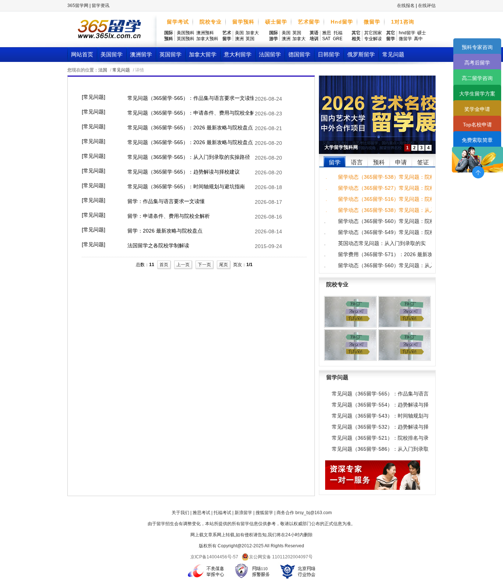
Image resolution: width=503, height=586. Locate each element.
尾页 (223, 264)
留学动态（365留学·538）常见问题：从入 (385, 210)
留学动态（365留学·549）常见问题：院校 (385, 232)
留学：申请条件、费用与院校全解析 (168, 216)
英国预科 (185, 38)
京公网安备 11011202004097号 (281, 556)
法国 (102, 70)
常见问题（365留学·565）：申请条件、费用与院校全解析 (190, 113)
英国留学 (170, 54)
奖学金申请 (477, 109)
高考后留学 (477, 63)
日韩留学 (329, 54)
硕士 (421, 32)
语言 (357, 162)
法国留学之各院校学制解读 (158, 245)
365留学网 (77, 5)
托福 (338, 32)
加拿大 (252, 32)
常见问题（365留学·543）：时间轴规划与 (380, 416)
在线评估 (427, 5)
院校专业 (211, 22)
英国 (250, 38)
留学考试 (178, 22)
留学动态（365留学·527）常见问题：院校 (385, 188)
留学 (335, 162)
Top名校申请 (477, 125)
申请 (401, 162)
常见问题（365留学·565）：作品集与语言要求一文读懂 (190, 98)
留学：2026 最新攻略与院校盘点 (165, 231)
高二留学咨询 (477, 78)
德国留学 (299, 54)
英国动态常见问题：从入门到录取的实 (382, 243)
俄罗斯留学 (361, 54)
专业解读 (373, 38)
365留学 (109, 31)
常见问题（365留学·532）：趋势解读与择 (380, 427)
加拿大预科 (207, 38)
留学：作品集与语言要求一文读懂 (166, 201)
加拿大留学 (203, 54)
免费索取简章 (477, 140)
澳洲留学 (141, 54)
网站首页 (82, 54)
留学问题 (337, 377)
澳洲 (239, 38)
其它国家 (373, 32)
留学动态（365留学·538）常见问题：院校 (385, 177)
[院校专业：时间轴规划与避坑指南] (404, 312)
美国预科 (185, 32)
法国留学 (270, 54)
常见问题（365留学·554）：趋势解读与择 (380, 405)
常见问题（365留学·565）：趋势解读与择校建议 (183, 172)
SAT (326, 38)
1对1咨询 (402, 22)
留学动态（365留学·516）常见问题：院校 (385, 199)
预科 (379, 162)
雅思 (326, 32)
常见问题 (393, 54)
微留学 (372, 22)
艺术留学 (309, 22)
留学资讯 (100, 5)
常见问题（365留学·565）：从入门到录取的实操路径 (188, 157)
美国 (239, 32)
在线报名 (406, 5)
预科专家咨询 (477, 47)
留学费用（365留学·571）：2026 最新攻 (385, 254)
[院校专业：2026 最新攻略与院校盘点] (404, 345)
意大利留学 (238, 54)
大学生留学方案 (477, 94)
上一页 (183, 264)
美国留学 (112, 54)
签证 (423, 162)
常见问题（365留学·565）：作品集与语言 (380, 394)
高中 (418, 38)
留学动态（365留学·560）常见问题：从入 (385, 265)
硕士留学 (276, 22)
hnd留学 (407, 32)
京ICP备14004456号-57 (214, 556)
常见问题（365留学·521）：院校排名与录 (380, 438)
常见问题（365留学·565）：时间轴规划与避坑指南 (186, 186)
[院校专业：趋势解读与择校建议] (350, 312)
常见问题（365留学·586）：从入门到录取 (380, 449)
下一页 (204, 264)
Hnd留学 (342, 22)
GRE (337, 38)
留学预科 (243, 22)
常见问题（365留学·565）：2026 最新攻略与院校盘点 (190, 127)
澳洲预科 (205, 32)
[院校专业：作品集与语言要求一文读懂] (350, 345)
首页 (163, 264)
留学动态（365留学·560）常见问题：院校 (385, 221)
